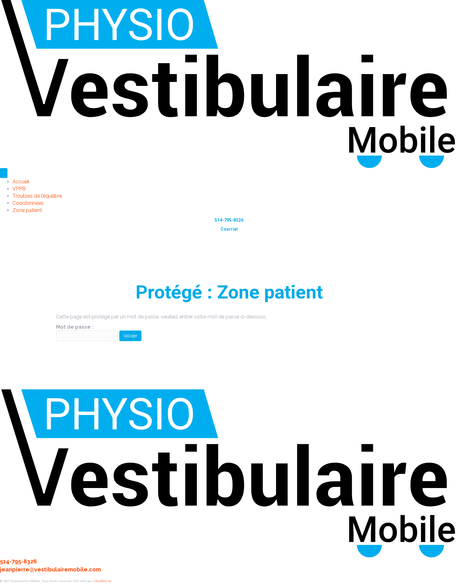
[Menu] (3, 173)
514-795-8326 (229, 220)
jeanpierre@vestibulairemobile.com (50, 569)
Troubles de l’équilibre (37, 196)
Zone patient (27, 210)
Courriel (229, 229)
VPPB (19, 189)
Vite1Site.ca (102, 581)
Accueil (20, 182)
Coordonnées (28, 203)
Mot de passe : (74, 327)
